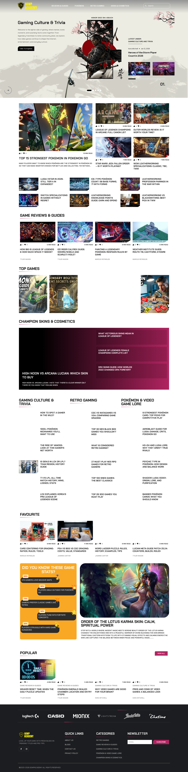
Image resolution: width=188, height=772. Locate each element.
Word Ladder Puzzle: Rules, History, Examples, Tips (111, 550)
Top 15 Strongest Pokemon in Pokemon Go (53, 158)
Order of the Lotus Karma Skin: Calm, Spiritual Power (118, 623)
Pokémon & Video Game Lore (109, 753)
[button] (8, 90)
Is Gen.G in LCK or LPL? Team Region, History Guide (52, 464)
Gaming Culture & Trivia (106, 685)
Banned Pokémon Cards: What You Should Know (152, 497)
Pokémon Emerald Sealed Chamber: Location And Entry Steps (75, 692)
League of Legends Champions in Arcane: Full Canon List (113, 131)
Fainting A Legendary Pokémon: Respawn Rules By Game (111, 252)
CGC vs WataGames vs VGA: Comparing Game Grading (103, 415)
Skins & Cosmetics (120, 6)
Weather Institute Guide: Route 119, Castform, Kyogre (149, 250)
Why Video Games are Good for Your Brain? (110, 690)
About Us (69, 740)
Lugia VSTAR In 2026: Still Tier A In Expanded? (52, 182)
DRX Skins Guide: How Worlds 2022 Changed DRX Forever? (115, 368)
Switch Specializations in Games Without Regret (54, 198)
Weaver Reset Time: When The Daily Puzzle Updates (37, 690)
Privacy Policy (71, 753)
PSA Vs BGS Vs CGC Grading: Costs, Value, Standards (73, 550)
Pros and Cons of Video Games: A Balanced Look (146, 690)
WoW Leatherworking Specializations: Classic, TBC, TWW (150, 166)
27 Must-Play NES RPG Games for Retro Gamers (103, 464)
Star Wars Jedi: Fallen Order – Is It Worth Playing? (112, 165)
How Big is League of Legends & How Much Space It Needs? (37, 250)
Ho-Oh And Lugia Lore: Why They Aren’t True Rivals (155, 448)
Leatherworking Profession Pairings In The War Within (155, 182)
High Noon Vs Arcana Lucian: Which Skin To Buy (55, 375)
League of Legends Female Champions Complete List (113, 351)
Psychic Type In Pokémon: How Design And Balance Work (155, 464)
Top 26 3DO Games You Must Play (104, 495)
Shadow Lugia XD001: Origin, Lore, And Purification (154, 480)
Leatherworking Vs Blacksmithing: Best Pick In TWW (154, 198)
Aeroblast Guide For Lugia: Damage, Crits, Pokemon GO (155, 432)
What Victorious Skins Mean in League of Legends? (116, 334)
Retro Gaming (97, 6)
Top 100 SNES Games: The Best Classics (103, 479)
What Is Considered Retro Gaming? (102, 446)
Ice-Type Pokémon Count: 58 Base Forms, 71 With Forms (104, 182)
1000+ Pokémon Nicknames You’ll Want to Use (50, 432)
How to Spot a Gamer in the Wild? (52, 414)
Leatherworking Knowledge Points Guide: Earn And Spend (104, 198)
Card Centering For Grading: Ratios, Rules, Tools (37, 550)
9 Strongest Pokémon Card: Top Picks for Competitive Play (155, 415)
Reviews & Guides (60, 6)
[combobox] (157, 5)
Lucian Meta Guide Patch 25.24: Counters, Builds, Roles (150, 550)
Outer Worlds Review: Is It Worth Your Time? (148, 131)
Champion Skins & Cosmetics (109, 758)
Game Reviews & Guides (30, 685)
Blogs (67, 745)
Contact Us (70, 749)
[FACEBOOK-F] (21, 749)
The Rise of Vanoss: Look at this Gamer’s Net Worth (52, 448)
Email (130, 739)
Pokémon (79, 6)
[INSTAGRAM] (26, 749)
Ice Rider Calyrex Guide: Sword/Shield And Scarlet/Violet (71, 252)
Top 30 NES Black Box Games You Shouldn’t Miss (103, 432)
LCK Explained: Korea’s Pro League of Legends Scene (53, 497)
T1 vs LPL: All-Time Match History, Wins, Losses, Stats (52, 480)
